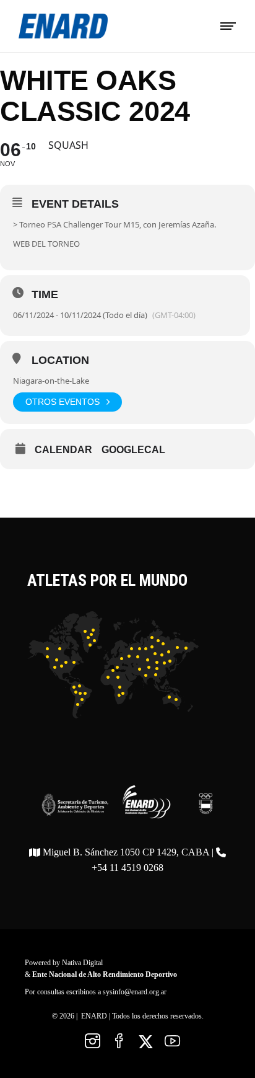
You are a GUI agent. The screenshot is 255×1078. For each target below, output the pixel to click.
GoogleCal (133, 449)
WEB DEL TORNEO (46, 243)
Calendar (63, 449)
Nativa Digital (82, 962)
